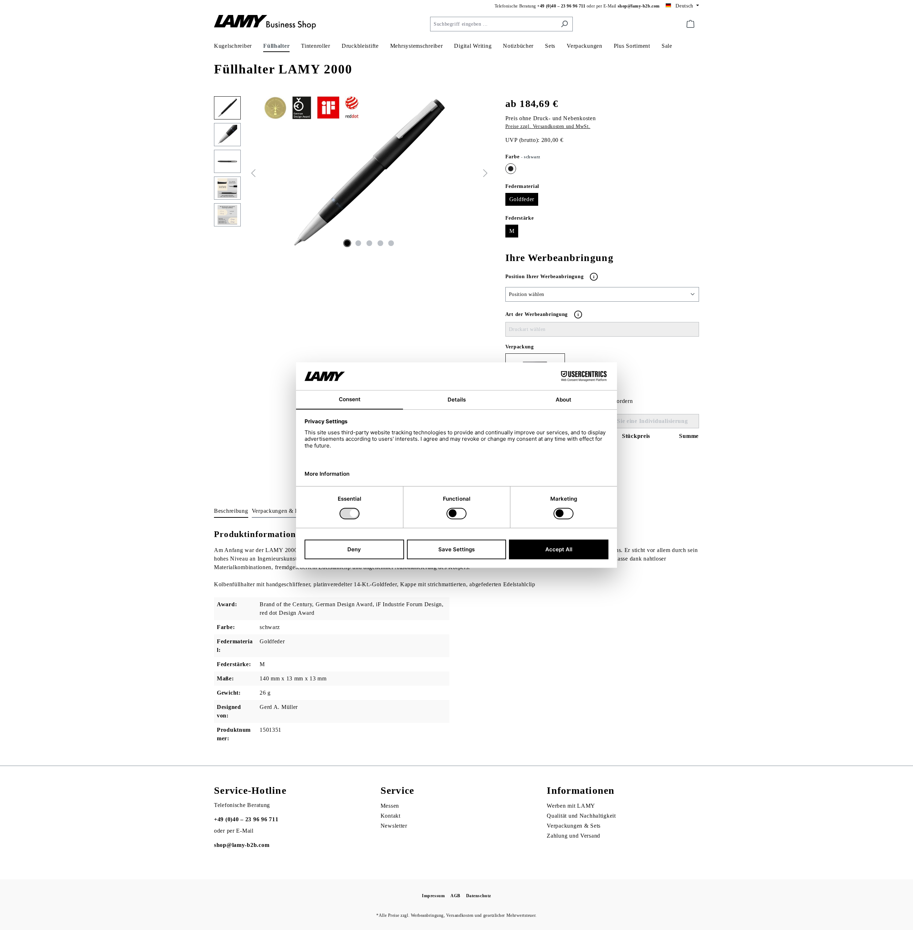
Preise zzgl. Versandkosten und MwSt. (548, 126)
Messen (390, 806)
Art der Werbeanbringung (536, 314)
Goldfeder (521, 199)
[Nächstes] (485, 172)
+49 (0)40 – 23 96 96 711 (561, 6)
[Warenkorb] (690, 24)
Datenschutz (478, 895)
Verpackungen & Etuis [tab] (280, 511)
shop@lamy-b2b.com (639, 6)
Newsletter (394, 826)
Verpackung (519, 346)
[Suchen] (564, 24)
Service (397, 790)
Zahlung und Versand (573, 836)
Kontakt (391, 816)
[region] (352, 173)
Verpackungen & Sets (574, 826)
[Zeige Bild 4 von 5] (380, 243)
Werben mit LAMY (571, 806)
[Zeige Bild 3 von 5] (369, 243)
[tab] (231, 511)
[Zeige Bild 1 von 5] (347, 243)
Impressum (433, 895)
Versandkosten (460, 915)
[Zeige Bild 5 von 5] (391, 243)
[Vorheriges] (253, 172)
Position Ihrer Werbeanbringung (545, 276)
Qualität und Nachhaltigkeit (581, 816)
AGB (455, 895)
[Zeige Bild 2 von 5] (358, 243)
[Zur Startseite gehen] (267, 22)
